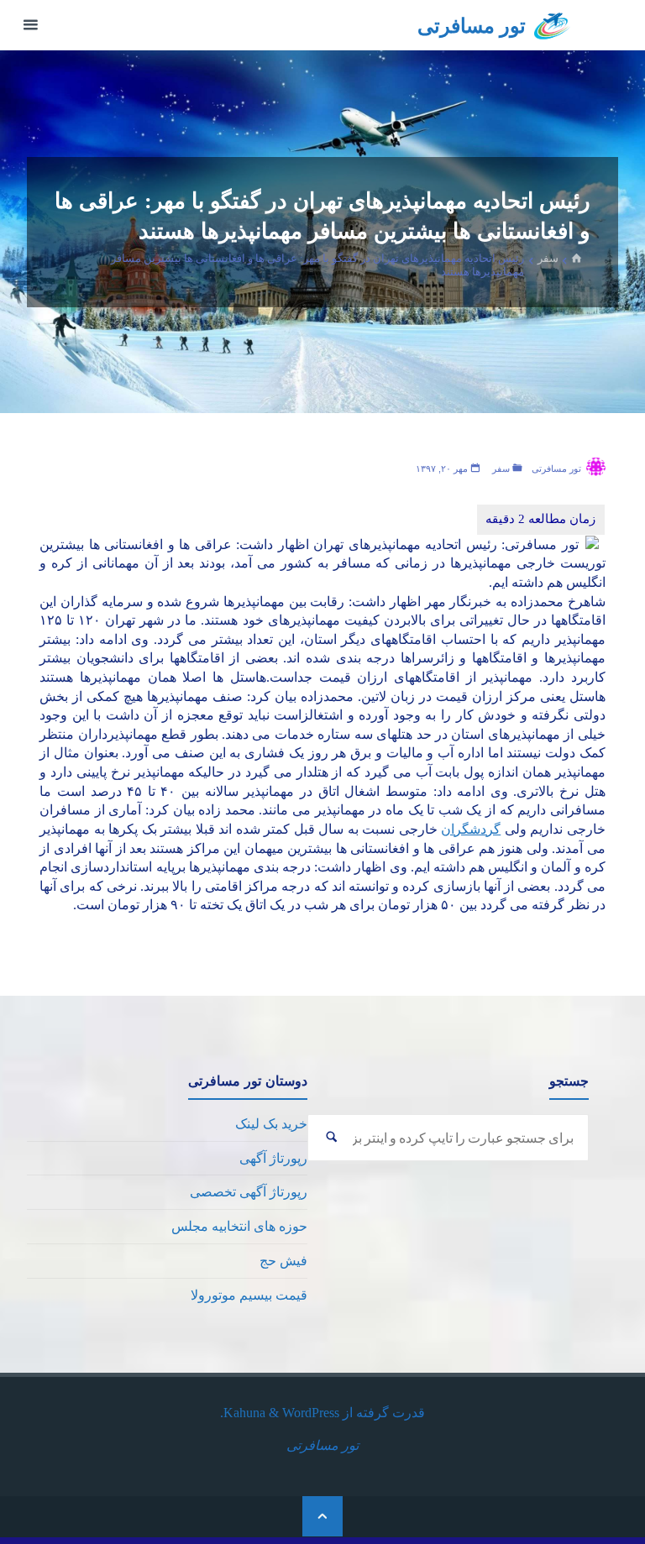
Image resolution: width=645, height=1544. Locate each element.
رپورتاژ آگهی (273, 1158)
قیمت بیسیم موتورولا (249, 1295)
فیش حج (283, 1261)
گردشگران (471, 829)
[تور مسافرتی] (552, 25)
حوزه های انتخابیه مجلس (239, 1226)
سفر (548, 257)
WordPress (310, 1412)
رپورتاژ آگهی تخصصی (248, 1192)
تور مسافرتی (471, 26)
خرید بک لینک (271, 1124)
